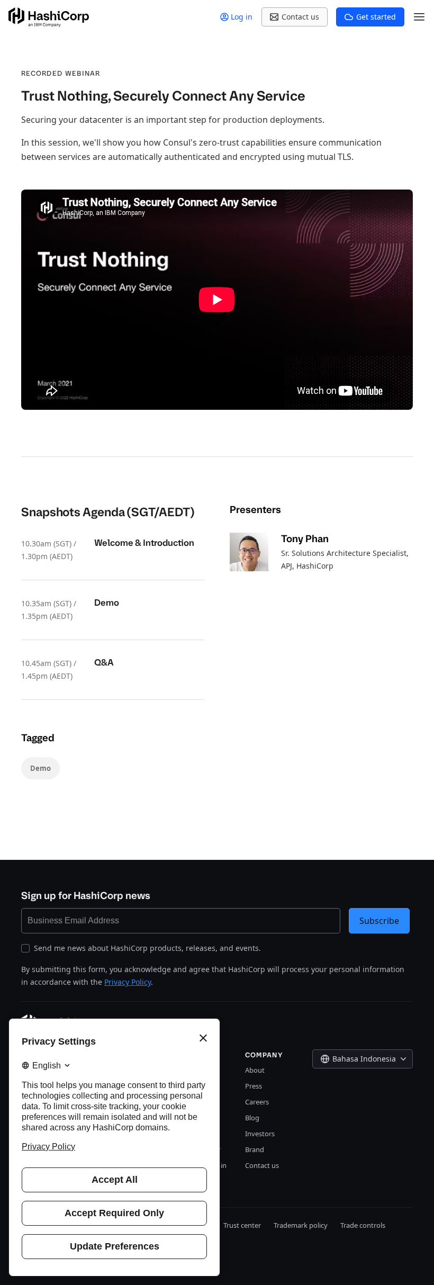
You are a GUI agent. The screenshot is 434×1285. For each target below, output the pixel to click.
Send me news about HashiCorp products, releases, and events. (147, 948)
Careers (257, 1102)
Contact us (262, 1165)
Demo (40, 768)
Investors (260, 1133)
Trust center (242, 1225)
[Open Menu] (419, 17)
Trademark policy (301, 1225)
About (255, 1070)
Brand (254, 1149)
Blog (252, 1117)
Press (253, 1086)
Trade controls (362, 1225)
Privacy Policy (127, 982)
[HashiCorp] (48, 17)
